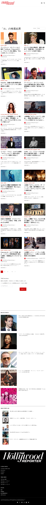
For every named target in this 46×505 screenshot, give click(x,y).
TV (27, 45)
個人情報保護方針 (4, 493)
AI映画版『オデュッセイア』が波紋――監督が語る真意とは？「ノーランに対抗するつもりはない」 (34, 118)
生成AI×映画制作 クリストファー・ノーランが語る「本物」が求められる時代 (11, 220)
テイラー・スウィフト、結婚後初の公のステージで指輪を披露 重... (23, 439)
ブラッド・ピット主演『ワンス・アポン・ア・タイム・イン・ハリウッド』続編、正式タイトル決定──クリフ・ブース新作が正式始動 (32, 353)
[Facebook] (28, 502)
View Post (3, 64)
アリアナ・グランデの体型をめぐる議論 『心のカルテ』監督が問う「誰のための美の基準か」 (32, 335)
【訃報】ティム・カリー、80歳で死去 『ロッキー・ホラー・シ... (22, 418)
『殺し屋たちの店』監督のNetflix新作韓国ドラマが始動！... (21, 411)
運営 (1, 489)
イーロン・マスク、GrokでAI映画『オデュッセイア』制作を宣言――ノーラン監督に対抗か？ (11, 153)
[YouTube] (22, 502)
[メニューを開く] (41, 3)
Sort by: (34, 28)
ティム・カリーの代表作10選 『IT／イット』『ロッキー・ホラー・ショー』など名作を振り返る (32, 371)
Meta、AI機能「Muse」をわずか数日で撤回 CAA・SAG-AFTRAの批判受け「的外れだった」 (34, 220)
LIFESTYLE (16, 114)
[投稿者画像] (1, 55)
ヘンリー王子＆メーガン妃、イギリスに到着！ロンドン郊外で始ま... (23, 425)
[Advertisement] (23, 15)
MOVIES (2, 45)
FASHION (11, 114)
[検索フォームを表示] (44, 3)
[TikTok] (24, 502)
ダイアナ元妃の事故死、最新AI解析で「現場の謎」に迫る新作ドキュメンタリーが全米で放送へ (34, 49)
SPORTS (2, 473)
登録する (23, 289)
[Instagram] (17, 502)
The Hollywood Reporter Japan (9, 55)
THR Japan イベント (4, 482)
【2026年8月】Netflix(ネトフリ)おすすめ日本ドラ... (19, 432)
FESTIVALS (3, 470)
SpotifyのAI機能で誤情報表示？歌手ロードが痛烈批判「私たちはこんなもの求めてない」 (11, 186)
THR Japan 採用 (3, 479)
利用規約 (2, 491)
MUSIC (2, 183)
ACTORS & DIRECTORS (5, 114)
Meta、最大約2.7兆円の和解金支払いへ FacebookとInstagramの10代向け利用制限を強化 (32, 316)
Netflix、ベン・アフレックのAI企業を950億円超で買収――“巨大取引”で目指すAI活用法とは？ (34, 153)
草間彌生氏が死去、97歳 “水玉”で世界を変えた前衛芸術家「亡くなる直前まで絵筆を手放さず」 (32, 390)
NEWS (5, 45)
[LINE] (26, 502)
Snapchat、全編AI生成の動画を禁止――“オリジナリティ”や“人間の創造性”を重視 (11, 84)
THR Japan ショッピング (5, 484)
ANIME (2, 250)
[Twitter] (20, 502)
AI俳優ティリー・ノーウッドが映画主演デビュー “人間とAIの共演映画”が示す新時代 (34, 254)
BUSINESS (2, 80)
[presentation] (11, 38)
